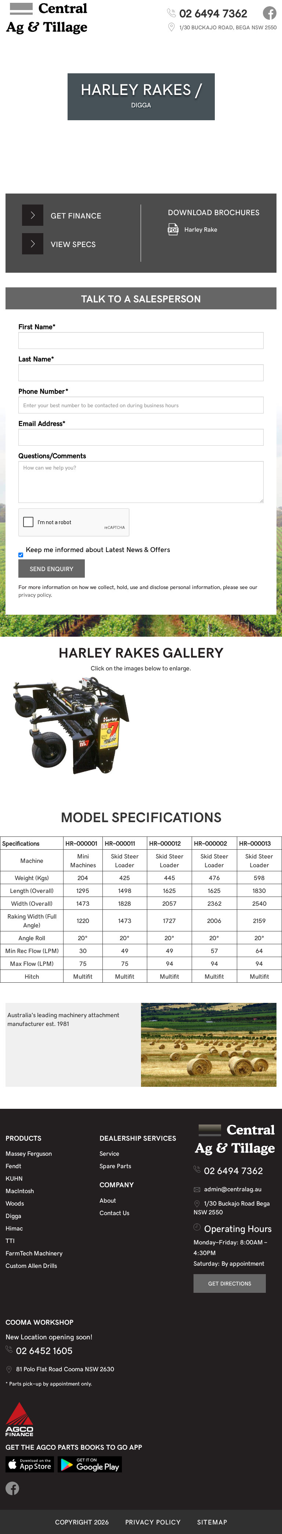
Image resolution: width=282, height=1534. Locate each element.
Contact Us (114, 1212)
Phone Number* (43, 391)
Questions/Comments (52, 455)
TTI (10, 1240)
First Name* (36, 326)
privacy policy (34, 594)
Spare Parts (115, 1165)
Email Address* (41, 423)
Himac (14, 1228)
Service (109, 1153)
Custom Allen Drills (31, 1265)
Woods (15, 1203)
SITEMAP (212, 1521)
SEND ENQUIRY (51, 568)
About (108, 1200)
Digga (13, 1215)
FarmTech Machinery (34, 1252)
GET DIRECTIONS (229, 1283)
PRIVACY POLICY (153, 1521)
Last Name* (36, 358)
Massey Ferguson (29, 1153)
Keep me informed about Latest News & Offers (98, 549)
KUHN (14, 1178)
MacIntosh (20, 1190)
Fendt (13, 1165)
